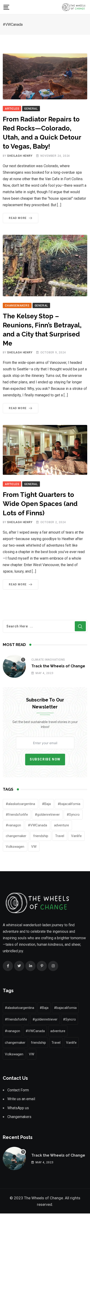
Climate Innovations (48, 659)
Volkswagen (15, 847)
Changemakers (19, 1117)
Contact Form (18, 1090)
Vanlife (76, 836)
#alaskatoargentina (20, 804)
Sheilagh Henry (19, 155)
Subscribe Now (45, 759)
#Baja (46, 804)
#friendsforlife (17, 814)
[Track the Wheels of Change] (14, 666)
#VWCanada (37, 825)
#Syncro (73, 814)
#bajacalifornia (69, 804)
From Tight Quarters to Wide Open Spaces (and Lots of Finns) (40, 504)
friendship (40, 836)
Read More (18, 218)
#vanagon (13, 825)
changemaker (16, 836)
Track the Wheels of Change (58, 666)
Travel (59, 836)
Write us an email (21, 1099)
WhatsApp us (18, 1108)
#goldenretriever (47, 814)
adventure (61, 825)
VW (33, 847)
